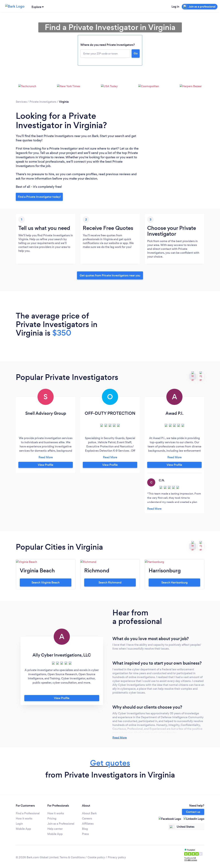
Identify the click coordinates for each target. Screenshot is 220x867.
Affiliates (88, 824)
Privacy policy (117, 857)
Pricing (51, 818)
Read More (119, 738)
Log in (175, 7)
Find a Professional (28, 813)
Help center (55, 829)
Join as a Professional (60, 824)
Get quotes (110, 763)
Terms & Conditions (72, 857)
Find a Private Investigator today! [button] (39, 197)
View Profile (45, 465)
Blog (85, 829)
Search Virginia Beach (46, 582)
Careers (87, 818)
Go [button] (136, 53)
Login (19, 824)
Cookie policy (96, 857)
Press (85, 834)
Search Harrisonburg (174, 582)
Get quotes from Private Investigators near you (110, 275)
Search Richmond (110, 582)
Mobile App (23, 829)
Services (21, 102)
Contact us (193, 812)
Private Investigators (42, 102)
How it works (24, 818)
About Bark (89, 813)
